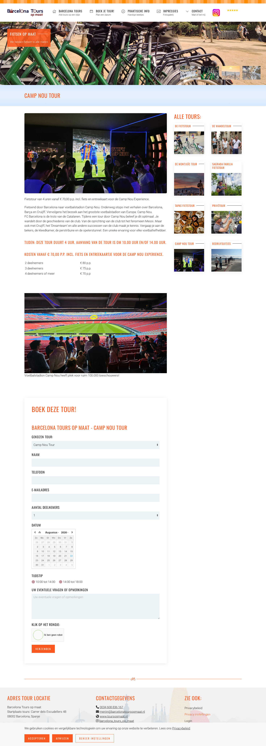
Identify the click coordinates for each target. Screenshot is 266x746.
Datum (36, 525)
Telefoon (38, 472)
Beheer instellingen (94, 738)
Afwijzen (62, 738)
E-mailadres (40, 489)
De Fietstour (183, 126)
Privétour (218, 206)
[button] (195, 13)
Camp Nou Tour (184, 244)
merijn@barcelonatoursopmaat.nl (122, 711)
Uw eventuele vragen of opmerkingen (60, 589)
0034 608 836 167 (111, 707)
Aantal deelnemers (46, 507)
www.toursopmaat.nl (114, 716)
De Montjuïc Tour (186, 164)
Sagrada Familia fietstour (222, 166)
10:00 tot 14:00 (45, 582)
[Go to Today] (39, 532)
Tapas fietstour (185, 206)
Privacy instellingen (197, 714)
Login (188, 721)
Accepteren (37, 738)
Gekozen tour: (42, 436)
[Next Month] (72, 532)
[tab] (189, 73)
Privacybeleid (193, 708)
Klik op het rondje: (46, 624)
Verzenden (43, 649)
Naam (36, 454)
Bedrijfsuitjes (221, 244)
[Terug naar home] (25, 13)
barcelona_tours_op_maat (116, 721)
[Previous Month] (35, 532)
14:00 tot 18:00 (73, 582)
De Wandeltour (221, 126)
